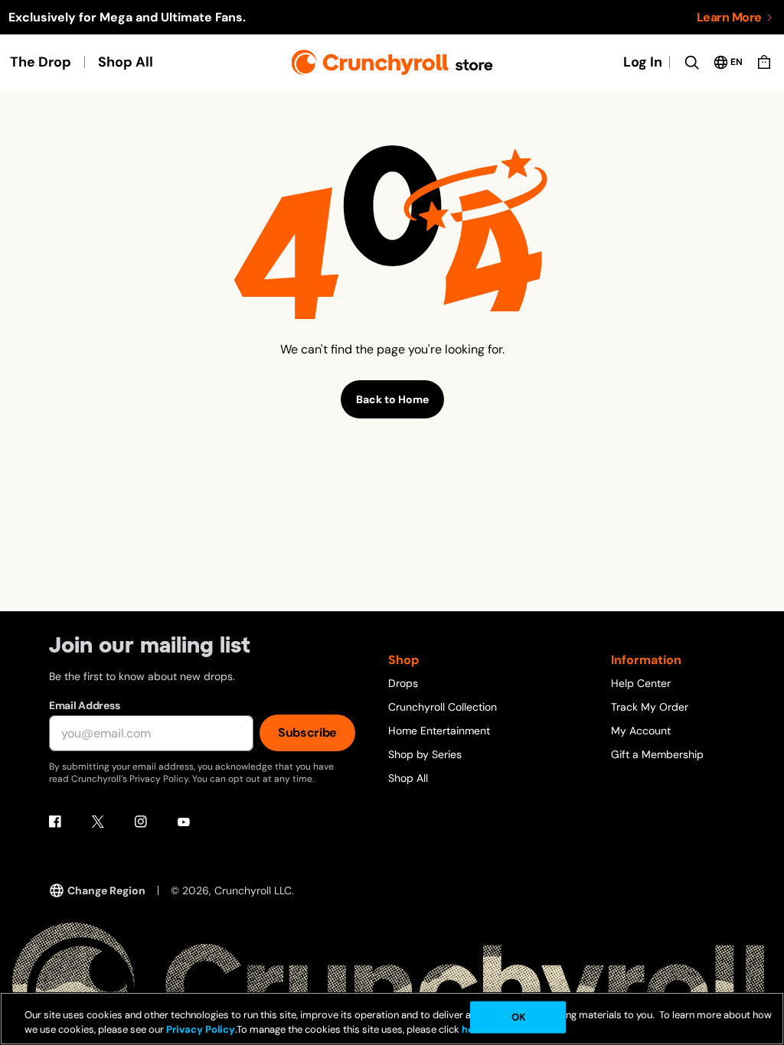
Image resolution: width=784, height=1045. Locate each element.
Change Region (106, 890)
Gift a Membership (657, 754)
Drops (403, 683)
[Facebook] (55, 821)
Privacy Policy (200, 1029)
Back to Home (392, 399)
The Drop (40, 62)
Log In (642, 62)
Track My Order (649, 707)
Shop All (125, 62)
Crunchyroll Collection (442, 707)
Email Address (84, 705)
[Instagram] (140, 821)
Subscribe (307, 732)
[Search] (691, 62)
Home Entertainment (439, 730)
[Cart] (764, 62)
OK (518, 1017)
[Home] (392, 62)
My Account (641, 730)
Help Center (641, 683)
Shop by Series (425, 754)
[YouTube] (183, 821)
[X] (98, 821)
